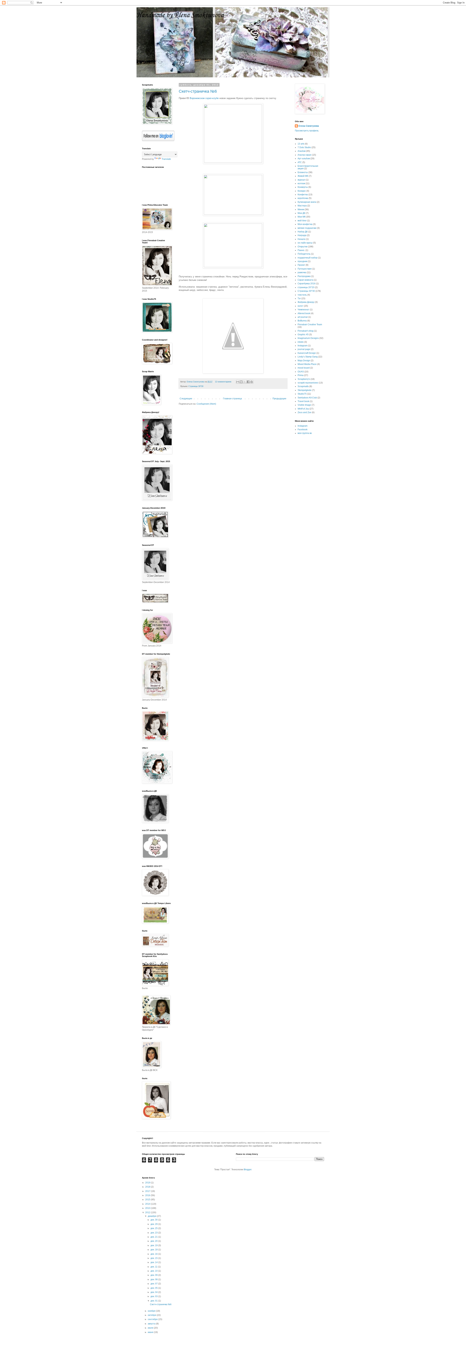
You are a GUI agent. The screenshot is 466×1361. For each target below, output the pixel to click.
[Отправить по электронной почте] (238, 382)
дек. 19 (154, 1245)
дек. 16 (154, 1254)
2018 (148, 1187)
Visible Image (304, 405)
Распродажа (304, 276)
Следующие (186, 398)
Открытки (302, 246)
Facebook (302, 429)
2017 (148, 1191)
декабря (152, 1216)
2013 (148, 1208)
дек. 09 (154, 1275)
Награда (302, 235)
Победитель (304, 254)
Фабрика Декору (306, 302)
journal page (304, 349)
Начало (301, 239)
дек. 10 (154, 1271)
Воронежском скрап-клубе (204, 98)
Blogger (247, 1169)
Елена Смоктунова (309, 126)
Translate (166, 159)
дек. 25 (154, 1228)
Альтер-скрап (304, 155)
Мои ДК (301, 213)
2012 (148, 1212)
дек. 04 (154, 1292)
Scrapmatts (303, 386)
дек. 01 (154, 1300)
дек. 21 (154, 1237)
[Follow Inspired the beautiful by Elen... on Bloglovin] (158, 140)
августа (152, 1323)
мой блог (302, 220)
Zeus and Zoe (304, 412)
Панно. (301, 250)
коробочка (303, 198)
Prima (300, 375)
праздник (302, 261)
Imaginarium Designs (308, 338)
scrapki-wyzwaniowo (308, 382)
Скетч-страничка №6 (198, 91)
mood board (304, 368)
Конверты (303, 187)
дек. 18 (154, 1249)
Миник (301, 209)
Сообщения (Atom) (206, 404)
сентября (153, 1319)
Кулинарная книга (307, 202)
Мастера (302, 205)
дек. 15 (154, 1258)
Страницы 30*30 (195, 386)
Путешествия (305, 269)
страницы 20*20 (306, 287)
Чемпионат (303, 309)
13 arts (301, 144)
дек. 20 (154, 1241)
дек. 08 (154, 1279)
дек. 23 (154, 1232)
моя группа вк (305, 433)
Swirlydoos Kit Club (307, 397)
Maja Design (304, 360)
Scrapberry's (304, 379)
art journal (303, 317)
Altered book (304, 313)
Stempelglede (304, 390)
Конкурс (302, 191)
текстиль (302, 295)
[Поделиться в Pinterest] (251, 382)
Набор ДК (303, 231)
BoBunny (302, 320)
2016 (148, 1195)
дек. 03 (154, 1296)
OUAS (301, 371)
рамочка (302, 272)
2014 (148, 1204)
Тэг (299, 298)
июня (151, 1332)
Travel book (303, 401)
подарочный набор (307, 257)
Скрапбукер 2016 (306, 283)
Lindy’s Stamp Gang (308, 356)
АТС (300, 162)
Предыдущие (279, 398)
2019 (148, 1182)
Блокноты (303, 172)
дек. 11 (154, 1266)
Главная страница (232, 398)
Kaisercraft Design (307, 353)
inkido (301, 342)
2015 (148, 1199)
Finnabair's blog (305, 331)
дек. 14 (154, 1262)
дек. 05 (154, 1288)
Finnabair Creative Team (310, 324)
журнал (301, 180)
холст (300, 306)
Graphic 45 (303, 334)
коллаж (301, 183)
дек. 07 (154, 1283)
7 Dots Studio (304, 147)
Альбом (301, 151)
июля (151, 1328)
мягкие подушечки (307, 228)
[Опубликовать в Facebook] (248, 382)
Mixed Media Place (307, 364)
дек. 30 (154, 1219)
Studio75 (302, 394)
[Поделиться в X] (244, 382)
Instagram (302, 345)
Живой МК (303, 176)
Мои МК (302, 216)
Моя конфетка (305, 224)
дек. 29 (154, 1224)
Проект (301, 265)
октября (152, 1315)
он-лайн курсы (305, 243)
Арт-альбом (304, 158)
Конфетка (303, 194)
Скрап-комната (305, 280)
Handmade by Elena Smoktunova (180, 15)
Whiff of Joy (303, 408)
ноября (152, 1311)
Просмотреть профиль (307, 130)
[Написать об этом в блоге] (241, 382)
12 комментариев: (223, 382)
